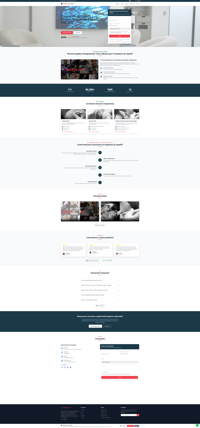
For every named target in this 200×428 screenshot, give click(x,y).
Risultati (126, 4)
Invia (120, 36)
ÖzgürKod (65, 417)
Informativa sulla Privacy (115, 41)
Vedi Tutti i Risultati (100, 225)
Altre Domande (101, 305)
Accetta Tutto (131, 425)
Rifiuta (137, 425)
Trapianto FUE (103, 410)
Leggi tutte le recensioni (93, 260)
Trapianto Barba (104, 415)
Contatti (137, 4)
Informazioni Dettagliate (67, 131)
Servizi (122, 4)
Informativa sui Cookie (125, 41)
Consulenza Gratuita (66, 32)
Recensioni (132, 4)
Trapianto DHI (103, 412)
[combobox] (111, 23)
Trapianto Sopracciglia (105, 417)
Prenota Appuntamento (95, 326)
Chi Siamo (117, 4)
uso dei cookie (109, 426)
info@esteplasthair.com (72, 0)
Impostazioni (123, 425)
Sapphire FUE (103, 413)
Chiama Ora (77, 32)
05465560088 (63, 0)
